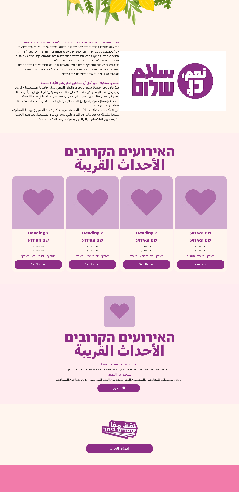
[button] (200, 264)
